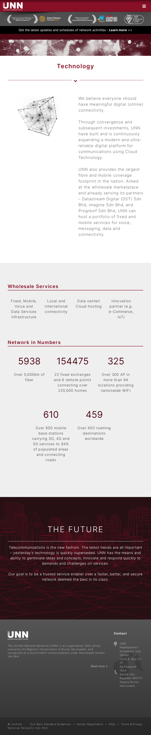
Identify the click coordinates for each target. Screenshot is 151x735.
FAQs (112, 724)
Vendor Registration (89, 724)
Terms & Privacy (131, 724)
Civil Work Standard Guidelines (50, 724)
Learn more (118, 30)
